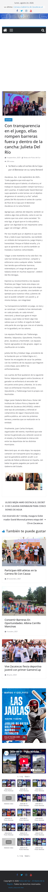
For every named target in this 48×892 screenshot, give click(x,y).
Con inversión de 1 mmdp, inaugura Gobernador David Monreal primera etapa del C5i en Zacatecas (22, 519)
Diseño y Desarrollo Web (16, 887)
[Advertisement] (24, 66)
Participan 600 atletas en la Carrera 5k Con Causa (21, 572)
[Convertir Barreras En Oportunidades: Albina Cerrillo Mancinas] (24, 588)
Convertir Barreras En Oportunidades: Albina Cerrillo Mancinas (23, 623)
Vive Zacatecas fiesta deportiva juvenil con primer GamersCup (23, 668)
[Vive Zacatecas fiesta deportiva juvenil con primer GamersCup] (24, 641)
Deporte (8, 120)
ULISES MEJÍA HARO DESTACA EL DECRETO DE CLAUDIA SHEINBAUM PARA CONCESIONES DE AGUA (25, 506)
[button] (27, 776)
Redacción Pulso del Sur (32, 157)
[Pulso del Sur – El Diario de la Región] (24, 15)
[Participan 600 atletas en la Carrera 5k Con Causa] (24, 538)
